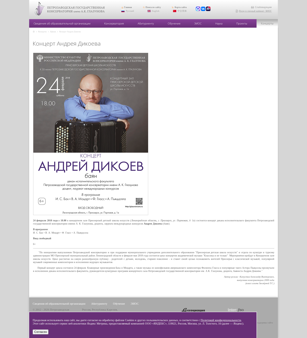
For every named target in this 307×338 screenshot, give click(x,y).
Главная (128, 7)
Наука (218, 23)
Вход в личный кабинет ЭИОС (255, 11)
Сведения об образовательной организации (62, 23)
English (155, 11)
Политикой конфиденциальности (221, 320)
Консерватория (114, 23)
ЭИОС (197, 23)
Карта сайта (181, 7)
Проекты (241, 23)
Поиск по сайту (153, 7)
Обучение (174, 23)
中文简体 (182, 11)
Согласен (40, 331)
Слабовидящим (263, 7)
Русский (130, 11)
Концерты (267, 23)
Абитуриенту (146, 23)
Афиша (53, 32)
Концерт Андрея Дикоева (70, 32)
